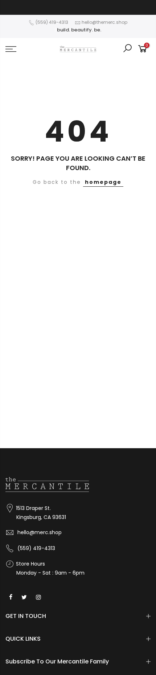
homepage (103, 182)
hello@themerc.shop (104, 22)
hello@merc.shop (39, 532)
